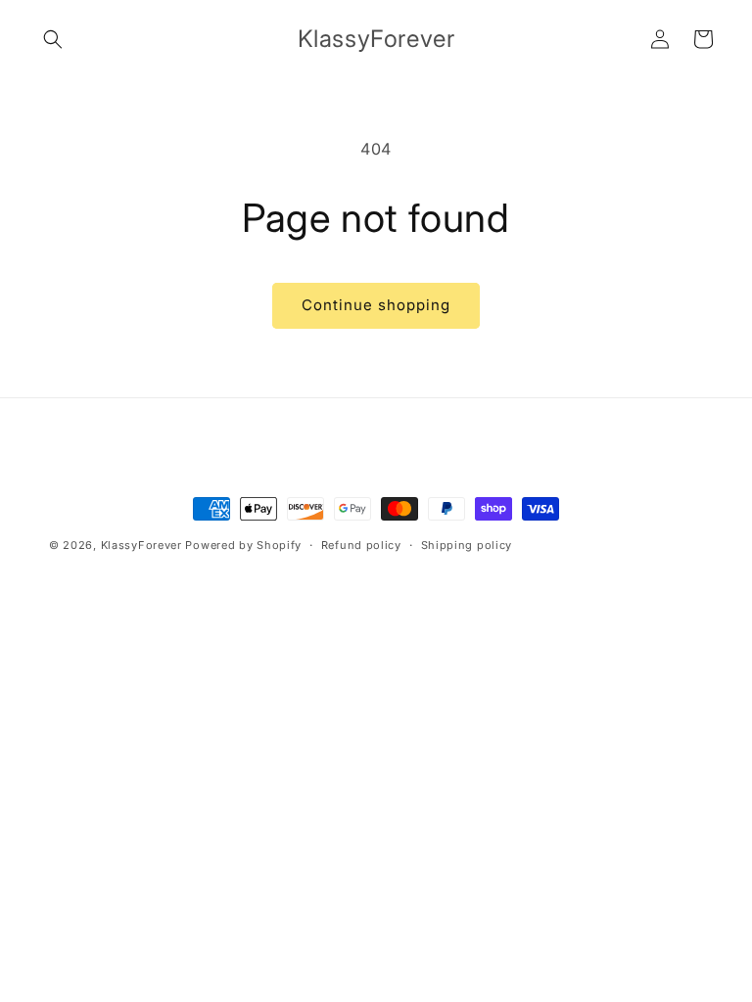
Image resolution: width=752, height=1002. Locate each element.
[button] (52, 39)
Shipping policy (467, 545)
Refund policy (361, 545)
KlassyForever (141, 545)
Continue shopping (376, 305)
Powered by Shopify (243, 545)
